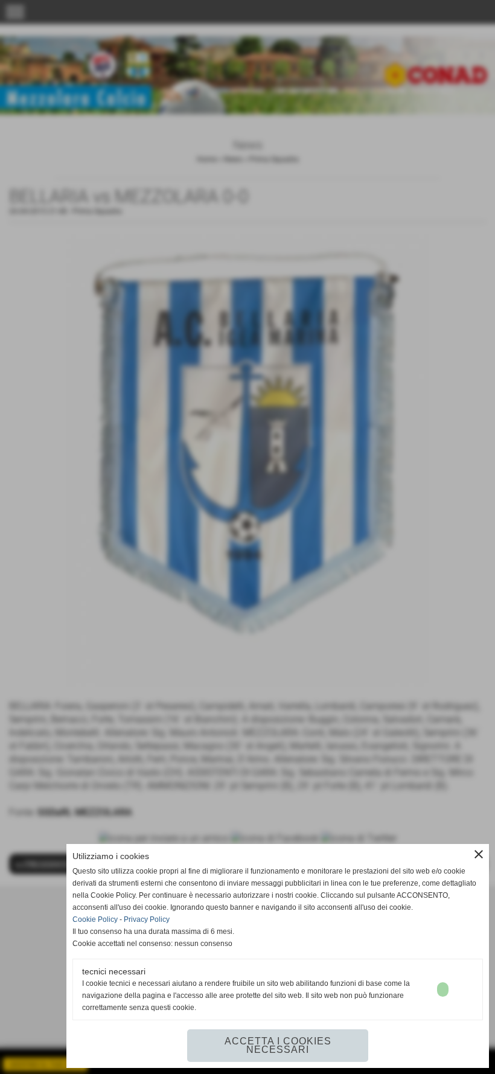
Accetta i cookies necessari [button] (278, 1045)
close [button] (478, 854)
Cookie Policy (95, 919)
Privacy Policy (147, 919)
